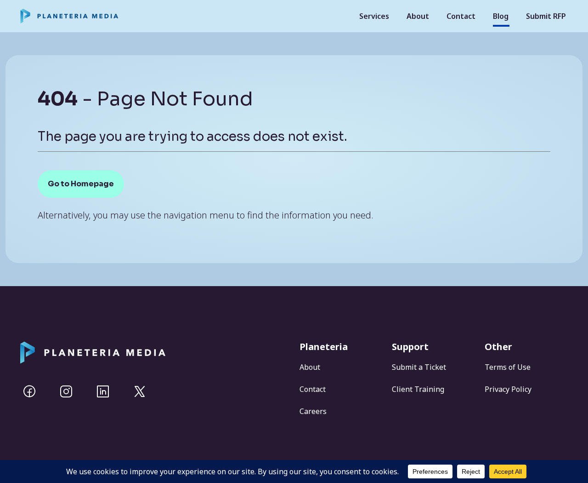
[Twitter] (139, 391)
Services (374, 16)
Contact (461, 16)
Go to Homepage (81, 184)
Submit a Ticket (419, 367)
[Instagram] (66, 391)
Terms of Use (508, 367)
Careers (313, 411)
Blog (501, 16)
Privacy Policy (508, 389)
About (418, 16)
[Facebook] (29, 391)
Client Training (418, 389)
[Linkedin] (103, 391)
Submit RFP (546, 16)
